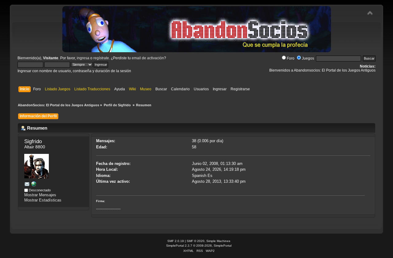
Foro (290, 58)
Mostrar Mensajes (40, 195)
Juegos (308, 58)
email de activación (148, 58)
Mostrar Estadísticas (42, 200)
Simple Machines (218, 241)
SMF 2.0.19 (175, 241)
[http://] (33, 185)
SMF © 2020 (195, 241)
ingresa (83, 58)
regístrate (101, 58)
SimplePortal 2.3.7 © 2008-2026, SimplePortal (199, 245)
